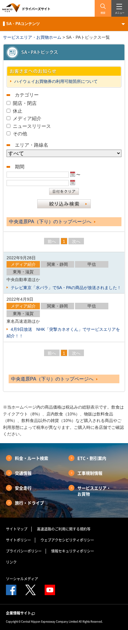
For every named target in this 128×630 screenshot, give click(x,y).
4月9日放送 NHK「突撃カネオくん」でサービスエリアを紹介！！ (63, 332)
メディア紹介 (27, 118)
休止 (17, 111)
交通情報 (23, 473)
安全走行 (23, 488)
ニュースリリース (32, 126)
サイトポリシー (18, 540)
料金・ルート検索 (31, 458)
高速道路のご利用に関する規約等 (63, 529)
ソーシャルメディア (22, 578)
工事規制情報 (89, 473)
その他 (20, 133)
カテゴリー (27, 94)
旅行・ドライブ (29, 503)
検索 (103, 13)
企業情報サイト (18, 613)
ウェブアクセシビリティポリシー (67, 540)
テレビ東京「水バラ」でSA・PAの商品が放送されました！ (65, 287)
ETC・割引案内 (91, 458)
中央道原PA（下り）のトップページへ (51, 221)
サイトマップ (16, 529)
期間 (19, 166)
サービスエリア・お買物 (94, 491)
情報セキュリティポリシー (72, 551)
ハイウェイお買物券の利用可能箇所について (55, 81)
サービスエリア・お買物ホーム (32, 37)
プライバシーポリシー (24, 551)
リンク (11, 562)
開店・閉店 (25, 103)
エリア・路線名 (31, 145)
